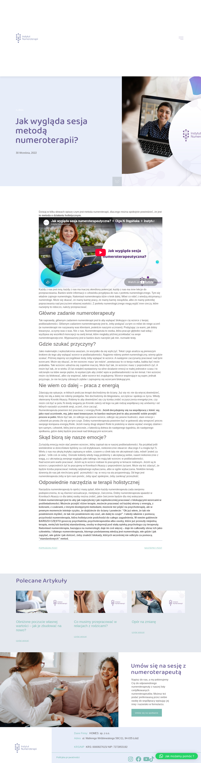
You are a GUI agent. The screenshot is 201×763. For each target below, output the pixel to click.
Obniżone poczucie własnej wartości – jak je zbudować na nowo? (38, 626)
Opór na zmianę (144, 622)
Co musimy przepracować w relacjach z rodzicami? (95, 624)
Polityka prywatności (68, 757)
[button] (176, 756)
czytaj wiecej (22, 641)
